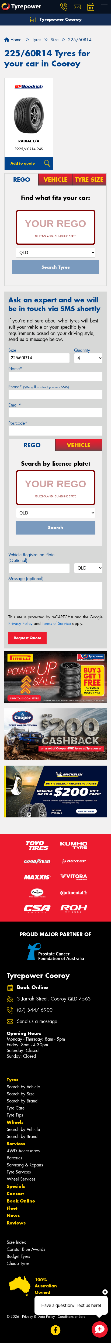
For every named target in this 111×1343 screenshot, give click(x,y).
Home (15, 40)
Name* (15, 369)
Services (16, 1144)
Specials (16, 1186)
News (13, 1216)
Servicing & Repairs (25, 1165)
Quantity (82, 350)
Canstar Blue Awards (26, 1249)
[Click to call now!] (63, 7)
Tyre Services (19, 1172)
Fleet (12, 1208)
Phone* (38, 387)
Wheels (15, 1122)
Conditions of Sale (71, 1316)
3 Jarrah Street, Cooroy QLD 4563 (54, 999)
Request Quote (27, 637)
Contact (15, 1194)
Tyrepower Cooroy (60, 19)
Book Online (21, 1201)
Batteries (14, 1158)
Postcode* (17, 423)
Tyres (12, 1080)
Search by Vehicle (23, 1087)
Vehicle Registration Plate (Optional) (31, 557)
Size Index (16, 1242)
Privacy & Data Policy (38, 1316)
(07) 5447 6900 (35, 1010)
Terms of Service (56, 623)
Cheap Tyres (18, 1263)
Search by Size (20, 1094)
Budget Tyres (18, 1256)
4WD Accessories (23, 1151)
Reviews (16, 1223)
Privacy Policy (20, 623)
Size (12, 350)
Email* (14, 405)
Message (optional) (26, 578)
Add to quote (23, 163)
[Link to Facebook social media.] (56, 1330)
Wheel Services (21, 1179)
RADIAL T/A (28, 141)
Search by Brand (22, 1101)
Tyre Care (16, 1108)
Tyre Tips (15, 1115)
